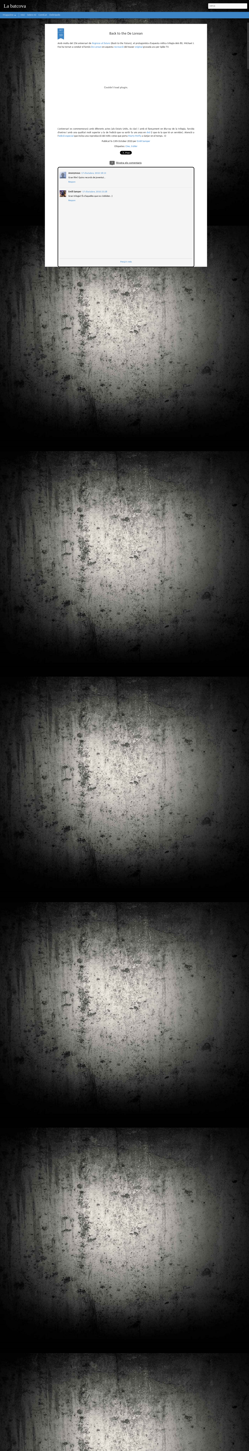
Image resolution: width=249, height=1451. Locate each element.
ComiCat (42, 15)
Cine (127, 146)
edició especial (66, 136)
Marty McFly (134, 136)
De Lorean (96, 47)
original (139, 47)
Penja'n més (126, 261)
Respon (71, 181)
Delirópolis (54, 15)
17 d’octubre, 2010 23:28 (94, 191)
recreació (119, 47)
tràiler (134, 146)
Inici (23, 15)
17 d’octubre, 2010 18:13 (93, 173)
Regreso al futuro (101, 43)
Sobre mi (31, 15)
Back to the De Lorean (126, 33)
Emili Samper (143, 141)
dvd (148, 132)
